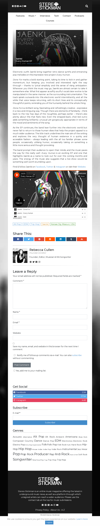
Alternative (27, 437)
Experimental (37, 445)
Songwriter (22, 459)
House (34, 449)
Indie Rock (57, 449)
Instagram (60, 167)
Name (16, 312)
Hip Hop (25, 449)
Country (29, 441)
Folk (44, 444)
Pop (16, 454)
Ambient (60, 437)
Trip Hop (61, 460)
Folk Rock (61, 445)
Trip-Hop (52, 460)
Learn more (82, 519)
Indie (40, 449)
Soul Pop (40, 460)
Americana (71, 436)
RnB (58, 454)
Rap (51, 454)
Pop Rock (27, 454)
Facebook (40, 167)
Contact (67, 16)
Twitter (49, 167)
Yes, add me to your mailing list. (31, 371)
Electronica (67, 441)
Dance (38, 440)
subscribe (77, 355)
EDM (58, 440)
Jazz (79, 449)
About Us (55, 510)
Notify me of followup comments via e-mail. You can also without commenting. (47, 356)
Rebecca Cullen (34, 64)
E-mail (16, 413)
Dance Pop (48, 441)
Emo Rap (28, 445)
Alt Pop (38, 436)
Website (82, 167)
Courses (50, 21)
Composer (18, 441)
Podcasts (79, 16)
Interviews (45, 16)
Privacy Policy (42, 510)
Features (20, 16)
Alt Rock (50, 436)
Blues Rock (83, 437)
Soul (34, 460)
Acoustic (17, 436)
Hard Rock (76, 445)
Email (16, 322)
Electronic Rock (80, 441)
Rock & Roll (74, 455)
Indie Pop (47, 449)
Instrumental (69, 449)
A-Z (63, 510)
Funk (69, 445)
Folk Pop (52, 444)
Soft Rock (82, 454)
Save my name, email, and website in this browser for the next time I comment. (46, 348)
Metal (84, 449)
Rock (65, 454)
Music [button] (31, 16)
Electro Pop (19, 444)
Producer (41, 454)
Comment (18, 281)
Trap (45, 460)
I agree (49, 522)
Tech (56, 16)
